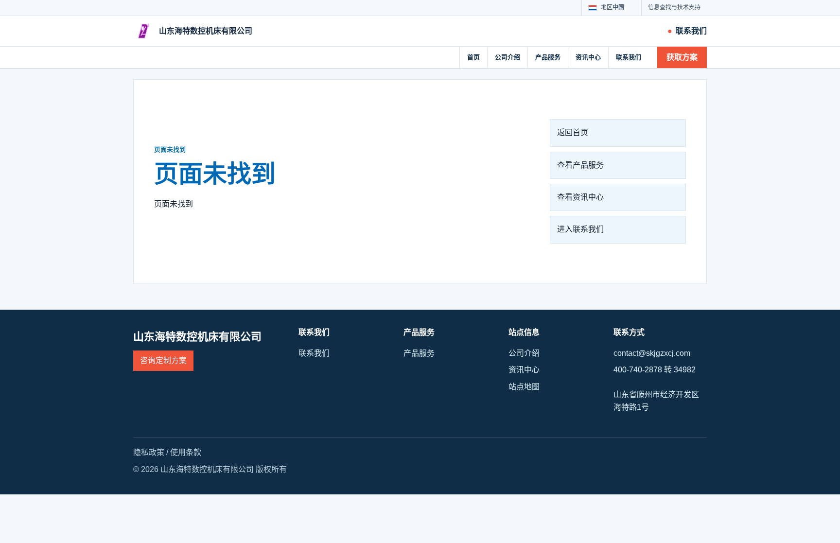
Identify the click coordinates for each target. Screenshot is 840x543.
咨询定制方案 (163, 360)
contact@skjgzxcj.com (651, 353)
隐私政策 (148, 452)
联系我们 (628, 57)
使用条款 (185, 452)
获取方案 (682, 57)
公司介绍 (507, 57)
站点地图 (524, 387)
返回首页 (572, 132)
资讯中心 (588, 57)
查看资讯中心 (580, 197)
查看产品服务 (580, 165)
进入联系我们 (580, 229)
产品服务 (547, 57)
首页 (473, 57)
